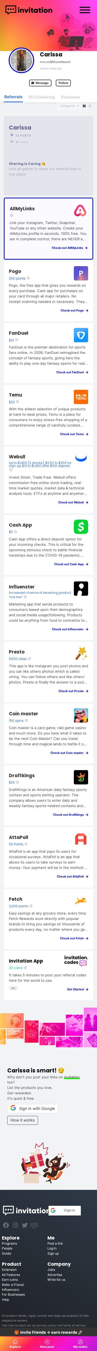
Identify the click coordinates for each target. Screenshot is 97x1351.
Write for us (56, 1280)
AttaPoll (18, 837)
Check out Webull (72, 502)
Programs (9, 1243)
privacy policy (47, 1325)
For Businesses (13, 1294)
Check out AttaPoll (71, 876)
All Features (11, 1275)
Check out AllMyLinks (68, 248)
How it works (23, 1120)
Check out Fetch (73, 938)
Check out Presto (72, 691)
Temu (15, 395)
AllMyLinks (22, 208)
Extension (9, 1270)
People (7, 1248)
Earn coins (10, 1280)
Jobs (51, 1270)
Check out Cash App (70, 564)
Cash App (20, 525)
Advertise (54, 1275)
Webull (17, 456)
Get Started (76, 989)
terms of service (74, 1325)
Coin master (23, 713)
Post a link (55, 1243)
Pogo (15, 271)
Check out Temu (73, 434)
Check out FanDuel (71, 372)
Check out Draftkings (69, 815)
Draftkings (22, 775)
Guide (6, 1253)
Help (5, 1300)
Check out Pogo (73, 310)
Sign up (53, 1253)
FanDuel (18, 333)
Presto (17, 652)
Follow (63, 83)
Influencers (10, 1290)
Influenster (22, 587)
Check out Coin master (68, 753)
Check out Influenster (69, 629)
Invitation (72, 1077)
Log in (52, 1248)
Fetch (15, 899)
